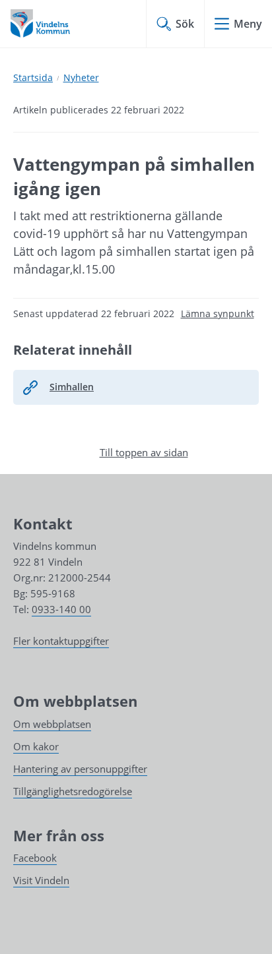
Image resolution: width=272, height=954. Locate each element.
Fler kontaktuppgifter (61, 640)
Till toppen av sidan (144, 452)
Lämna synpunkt (217, 313)
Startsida (33, 77)
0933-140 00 (61, 609)
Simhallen (72, 386)
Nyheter (81, 77)
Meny (248, 23)
